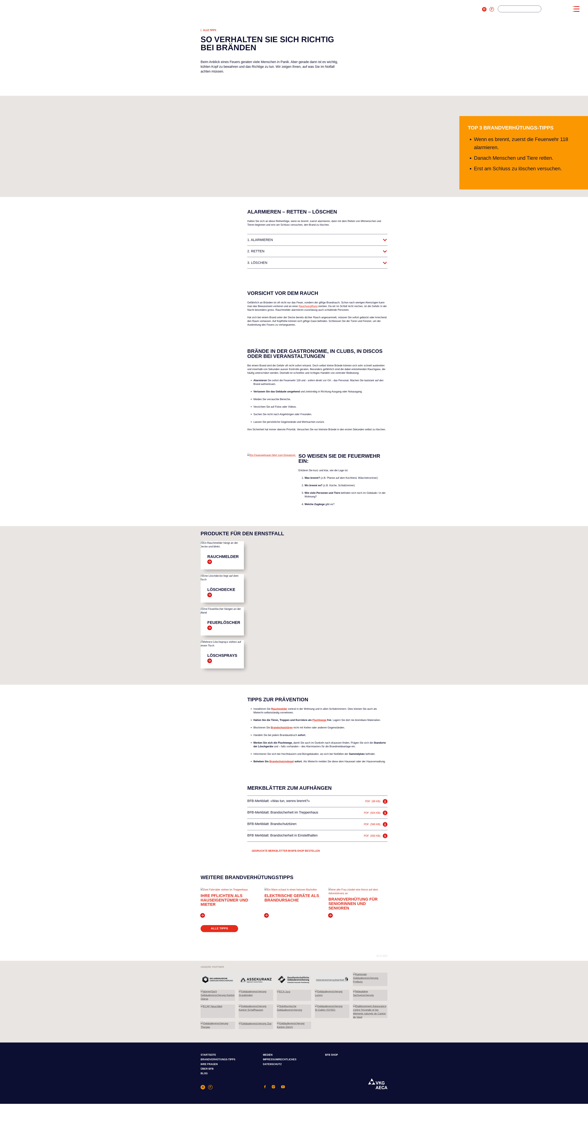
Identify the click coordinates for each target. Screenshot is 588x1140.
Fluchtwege (319, 720)
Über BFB (207, 1068)
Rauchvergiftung (308, 306)
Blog (204, 1073)
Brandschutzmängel (281, 761)
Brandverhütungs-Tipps (218, 1059)
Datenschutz (272, 1064)
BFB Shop (331, 1055)
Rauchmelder (279, 708)
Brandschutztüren (282, 727)
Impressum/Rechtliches (279, 1059)
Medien (268, 1055)
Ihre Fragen (209, 1064)
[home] (244, 9)
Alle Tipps (209, 30)
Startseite (208, 1055)
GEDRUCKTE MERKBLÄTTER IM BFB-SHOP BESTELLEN (286, 851)
